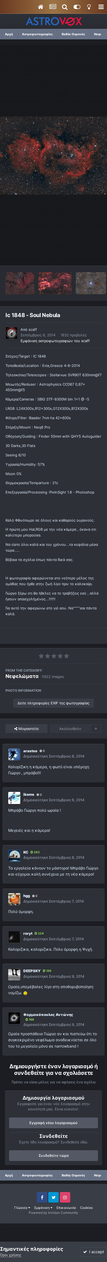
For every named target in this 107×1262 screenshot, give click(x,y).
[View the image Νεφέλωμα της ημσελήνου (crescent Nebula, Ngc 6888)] (55, 283)
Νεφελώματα (22, 676)
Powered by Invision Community (53, 1213)
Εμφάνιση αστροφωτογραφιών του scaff (55, 341)
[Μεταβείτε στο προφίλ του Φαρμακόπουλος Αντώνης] (14, 1018)
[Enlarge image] (25, 992)
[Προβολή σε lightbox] (53, 155)
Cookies (86, 1208)
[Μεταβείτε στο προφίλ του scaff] (11, 333)
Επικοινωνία (66, 1208)
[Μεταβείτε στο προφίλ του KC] (14, 856)
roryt (27, 933)
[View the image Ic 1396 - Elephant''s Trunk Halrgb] (19, 283)
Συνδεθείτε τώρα (54, 1155)
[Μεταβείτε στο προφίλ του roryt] (14, 937)
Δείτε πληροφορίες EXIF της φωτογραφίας (53, 703)
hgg (26, 895)
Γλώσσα (21, 1208)
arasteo (30, 751)
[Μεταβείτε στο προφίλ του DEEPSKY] (14, 974)
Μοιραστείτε (28, 728)
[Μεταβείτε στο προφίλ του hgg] (14, 899)
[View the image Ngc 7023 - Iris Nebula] (91, 283)
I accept (95, 1251)
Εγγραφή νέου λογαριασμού (53, 1123)
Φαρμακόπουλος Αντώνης (48, 1014)
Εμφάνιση (42, 1208)
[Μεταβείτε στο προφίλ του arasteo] (14, 754)
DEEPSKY (32, 971)
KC (25, 852)
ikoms (28, 794)
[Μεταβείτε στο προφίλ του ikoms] (14, 798)
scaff (33, 329)
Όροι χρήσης (10, 1255)
